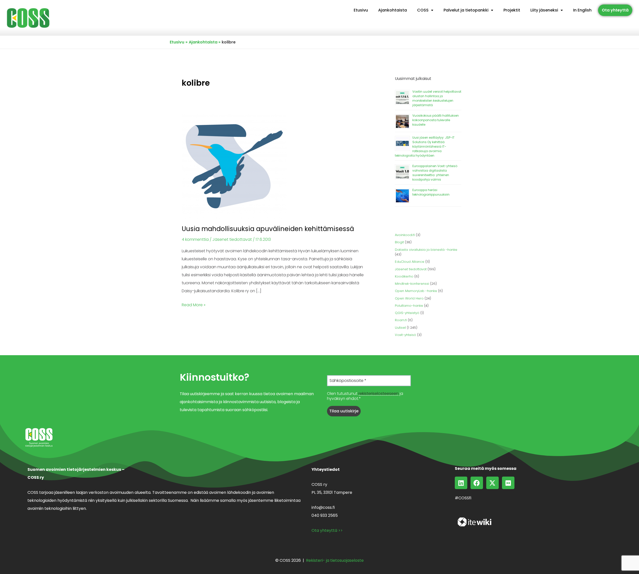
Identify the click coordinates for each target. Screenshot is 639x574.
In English (582, 10)
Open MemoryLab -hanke (416, 290)
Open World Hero (409, 298)
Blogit (399, 242)
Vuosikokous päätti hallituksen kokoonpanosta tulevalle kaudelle (435, 120)
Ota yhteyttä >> (327, 530)
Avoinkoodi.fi (405, 235)
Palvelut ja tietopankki (466, 10)
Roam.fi (401, 320)
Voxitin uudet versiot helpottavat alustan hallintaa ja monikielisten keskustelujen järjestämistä (436, 98)
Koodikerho (404, 276)
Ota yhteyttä (615, 10)
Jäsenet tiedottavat (232, 239)
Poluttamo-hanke (409, 305)
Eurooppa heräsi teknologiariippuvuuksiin (431, 192)
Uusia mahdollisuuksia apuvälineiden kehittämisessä (268, 228)
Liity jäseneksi (544, 10)
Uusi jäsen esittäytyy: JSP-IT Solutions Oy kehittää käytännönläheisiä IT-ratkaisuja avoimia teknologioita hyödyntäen (425, 146)
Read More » (193, 304)
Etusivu (361, 10)
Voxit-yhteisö (405, 334)
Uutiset (400, 327)
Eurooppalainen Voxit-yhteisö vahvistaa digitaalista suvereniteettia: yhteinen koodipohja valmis (434, 173)
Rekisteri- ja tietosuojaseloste (335, 560)
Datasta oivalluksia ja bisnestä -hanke (426, 249)
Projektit (511, 10)
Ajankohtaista (392, 10)
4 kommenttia (195, 239)
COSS (423, 10)
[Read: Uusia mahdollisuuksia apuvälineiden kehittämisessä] (234, 166)
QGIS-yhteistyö (407, 312)
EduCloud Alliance (409, 261)
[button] (425, 10)
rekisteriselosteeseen (378, 393)
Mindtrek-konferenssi (412, 283)
